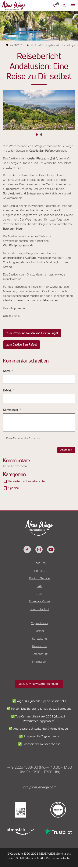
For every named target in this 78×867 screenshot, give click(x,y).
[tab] (36, 134)
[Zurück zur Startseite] (14, 5)
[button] (73, 5)
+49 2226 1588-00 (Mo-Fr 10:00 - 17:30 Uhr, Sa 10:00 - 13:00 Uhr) (39, 770)
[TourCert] (58, 810)
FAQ (39, 586)
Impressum (39, 661)
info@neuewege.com (39, 787)
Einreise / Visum (39, 601)
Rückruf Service (39, 578)
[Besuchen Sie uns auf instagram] (39, 549)
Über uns (39, 562)
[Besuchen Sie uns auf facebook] (27, 549)
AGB (39, 593)
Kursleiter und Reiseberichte (26, 481)
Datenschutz (39, 653)
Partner (39, 630)
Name (7, 371)
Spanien (13, 488)
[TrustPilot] (58, 831)
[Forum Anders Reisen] (20, 810)
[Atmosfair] (20, 831)
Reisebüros (39, 646)
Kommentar (11, 409)
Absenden (66, 450)
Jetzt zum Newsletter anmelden (39, 683)
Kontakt (39, 570)
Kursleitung (39, 638)
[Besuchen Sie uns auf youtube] (50, 549)
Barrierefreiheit (39, 609)
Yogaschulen (39, 623)
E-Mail (7, 390)
